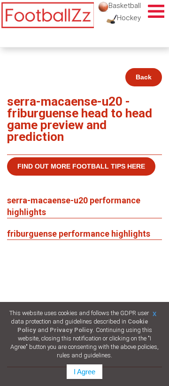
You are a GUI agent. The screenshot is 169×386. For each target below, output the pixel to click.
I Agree (84, 372)
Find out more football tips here (81, 166)
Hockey (129, 18)
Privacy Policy (71, 329)
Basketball (124, 5)
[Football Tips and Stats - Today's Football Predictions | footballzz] (47, 15)
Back (144, 77)
